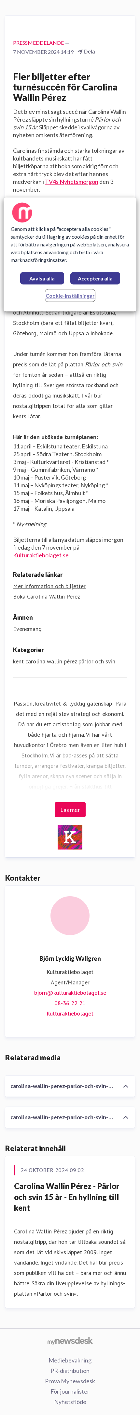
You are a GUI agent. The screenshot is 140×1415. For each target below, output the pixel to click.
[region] (70, 254)
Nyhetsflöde (70, 1401)
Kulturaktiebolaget (70, 1013)
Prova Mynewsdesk (70, 1381)
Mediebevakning (70, 1360)
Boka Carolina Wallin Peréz (46, 596)
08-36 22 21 (70, 1003)
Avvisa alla (42, 278)
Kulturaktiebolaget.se (41, 555)
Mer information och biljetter (49, 586)
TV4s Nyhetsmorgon (71, 181)
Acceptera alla (95, 278)
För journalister (70, 1391)
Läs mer (70, 809)
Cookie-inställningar (70, 295)
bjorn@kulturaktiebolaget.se (70, 992)
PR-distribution (70, 1370)
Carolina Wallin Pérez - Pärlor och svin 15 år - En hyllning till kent (66, 1196)
